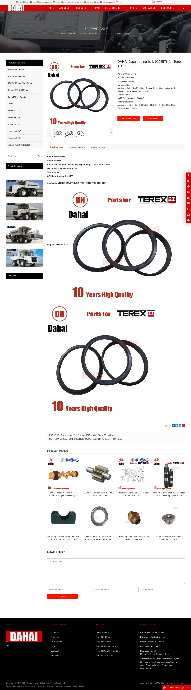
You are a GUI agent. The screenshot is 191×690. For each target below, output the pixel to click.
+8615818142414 (159, 642)
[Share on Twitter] (176, 425)
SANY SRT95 (14, 117)
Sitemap (164, 683)
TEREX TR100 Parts (17, 69)
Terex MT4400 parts (17, 97)
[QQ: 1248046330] (188, 220)
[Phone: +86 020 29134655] (188, 203)
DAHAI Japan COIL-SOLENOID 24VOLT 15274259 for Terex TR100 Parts (89, 439)
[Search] (39, 156)
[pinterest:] (188, 192)
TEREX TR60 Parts (16, 76)
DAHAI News (56, 642)
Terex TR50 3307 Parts (106, 646)
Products (55, 637)
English (158, 2)
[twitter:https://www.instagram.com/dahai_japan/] (188, 181)
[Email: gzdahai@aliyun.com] (188, 214)
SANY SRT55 (14, 110)
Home (51, 8)
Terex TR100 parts (104, 637)
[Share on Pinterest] (183, 425)
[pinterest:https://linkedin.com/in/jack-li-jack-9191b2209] (188, 197)
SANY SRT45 (14, 104)
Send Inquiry (130, 118)
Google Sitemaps (177, 683)
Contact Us (56, 651)
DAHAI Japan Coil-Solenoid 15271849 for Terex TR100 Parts (88, 435)
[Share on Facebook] (173, 425)
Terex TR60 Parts (103, 642)
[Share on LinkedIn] (180, 425)
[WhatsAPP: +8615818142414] (188, 209)
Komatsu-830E (14, 131)
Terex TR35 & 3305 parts (19, 90)
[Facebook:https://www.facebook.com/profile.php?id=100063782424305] (188, 175)
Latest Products (102, 632)
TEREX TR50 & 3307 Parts (20, 83)
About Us (55, 632)
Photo (53, 646)
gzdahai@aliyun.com (156, 637)
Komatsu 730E (14, 124)
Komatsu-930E (14, 138)
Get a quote (56, 655)
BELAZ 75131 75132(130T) (20, 145)
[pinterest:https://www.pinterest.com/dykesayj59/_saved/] (188, 186)
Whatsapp (154, 118)
